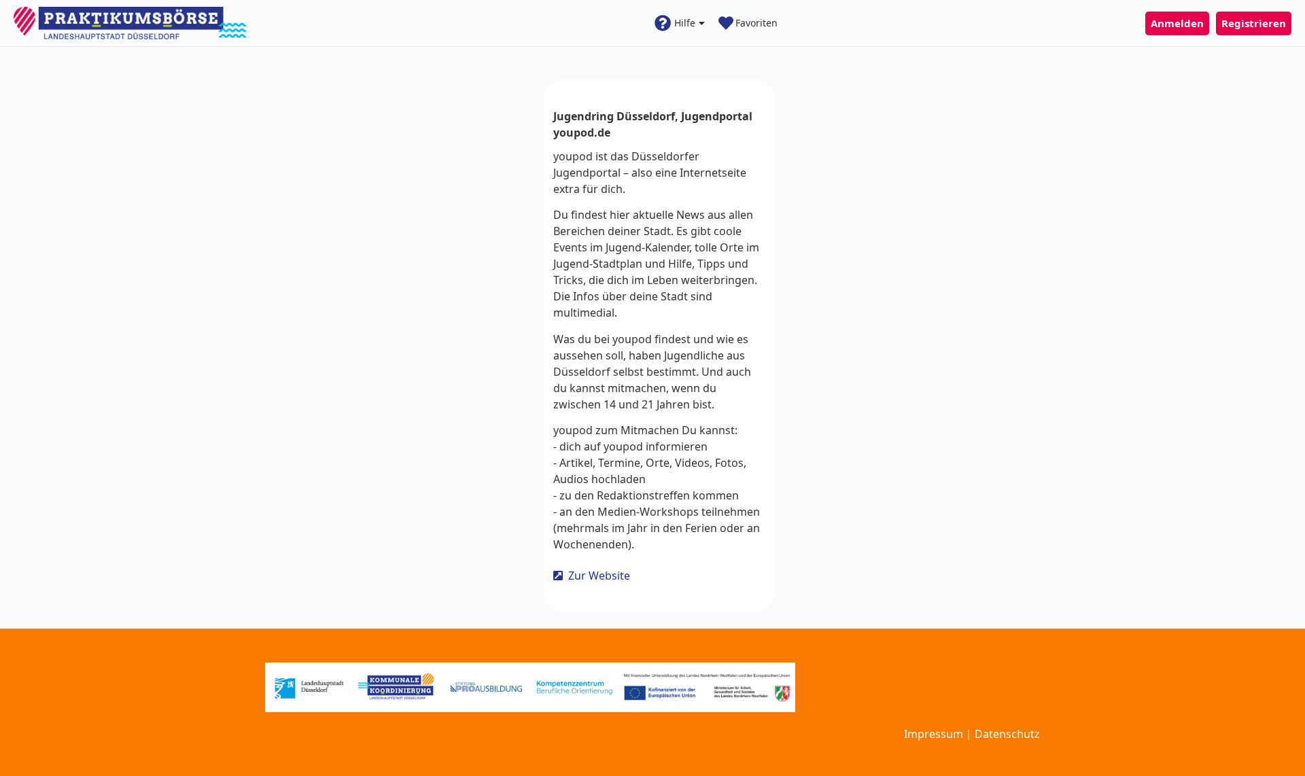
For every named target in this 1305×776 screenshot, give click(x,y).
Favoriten (756, 22)
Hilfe (684, 22)
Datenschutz (1007, 733)
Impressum (933, 733)
